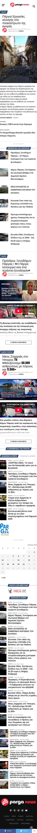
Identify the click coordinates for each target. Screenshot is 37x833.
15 (29, 560)
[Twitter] (14, 810)
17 (2, 564)
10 (2, 560)
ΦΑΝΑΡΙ (21, 816)
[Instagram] (18, 810)
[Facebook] (10, 810)
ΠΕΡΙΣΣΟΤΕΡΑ (14, 823)
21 (24, 564)
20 (18, 564)
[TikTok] (22, 810)
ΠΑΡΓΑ (21, 31)
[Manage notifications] (31, 827)
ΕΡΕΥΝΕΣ (20, 820)
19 (13, 564)
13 (18, 560)
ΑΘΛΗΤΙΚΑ (29, 816)
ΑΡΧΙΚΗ (6, 816)
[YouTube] (26, 810)
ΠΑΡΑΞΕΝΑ (29, 820)
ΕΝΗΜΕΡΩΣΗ (10, 820)
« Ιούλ (3, 577)
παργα (16, 118)
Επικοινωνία (25, 823)
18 (8, 564)
